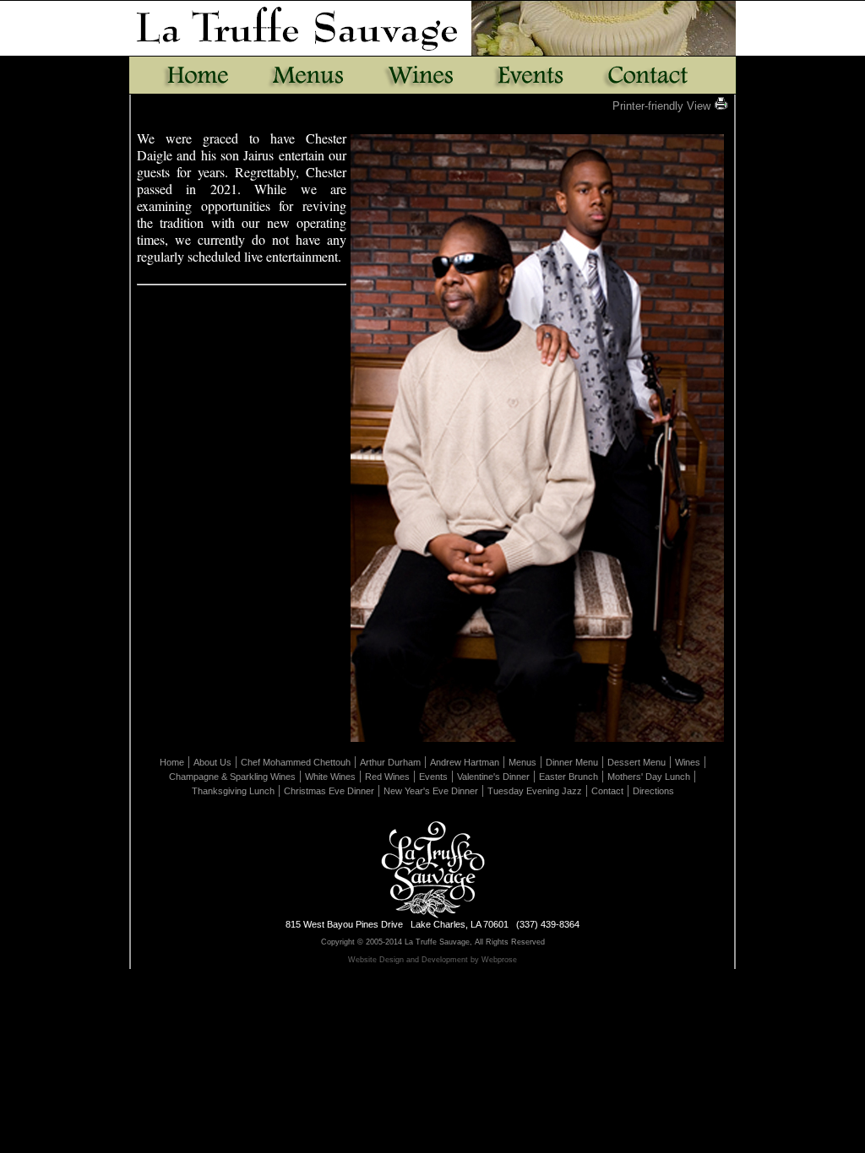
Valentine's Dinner (493, 776)
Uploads (491, 977)
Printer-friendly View (663, 106)
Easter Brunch (568, 776)
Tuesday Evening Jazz (534, 791)
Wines (687, 762)
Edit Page (377, 977)
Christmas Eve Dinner (329, 791)
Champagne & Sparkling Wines (232, 776)
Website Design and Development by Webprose (432, 959)
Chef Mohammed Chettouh (296, 762)
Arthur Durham (390, 762)
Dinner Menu (572, 762)
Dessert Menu (636, 762)
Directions (653, 791)
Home (172, 762)
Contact (607, 791)
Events (433, 776)
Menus (522, 762)
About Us (212, 762)
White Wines (330, 776)
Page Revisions (435, 977)
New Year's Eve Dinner (431, 791)
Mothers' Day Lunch (648, 776)
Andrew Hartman (464, 762)
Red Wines (387, 776)
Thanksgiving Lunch (233, 791)
